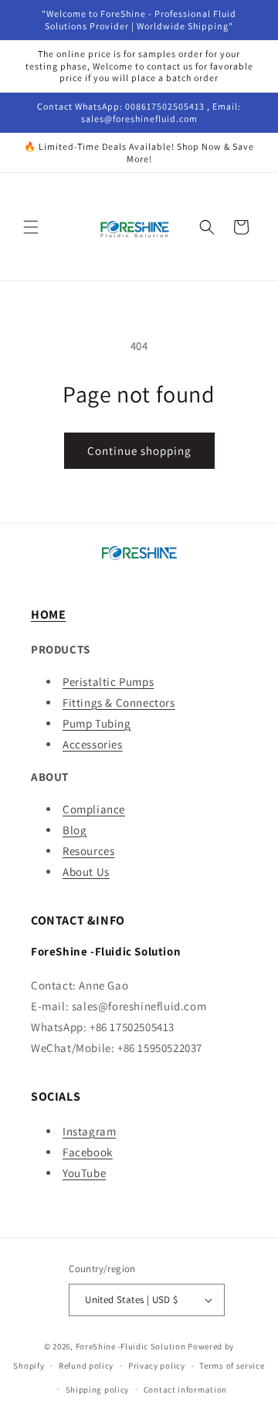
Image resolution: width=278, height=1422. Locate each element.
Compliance (94, 809)
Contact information (185, 1389)
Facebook (88, 1152)
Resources (88, 850)
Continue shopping (139, 450)
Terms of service (231, 1365)
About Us (86, 871)
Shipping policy (98, 1389)
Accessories (93, 744)
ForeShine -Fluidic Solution (131, 1346)
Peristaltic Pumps (108, 681)
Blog (74, 830)
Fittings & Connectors (119, 702)
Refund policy (86, 1365)
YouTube (84, 1173)
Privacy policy (156, 1365)
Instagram (89, 1131)
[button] (31, 227)
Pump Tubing (97, 723)
